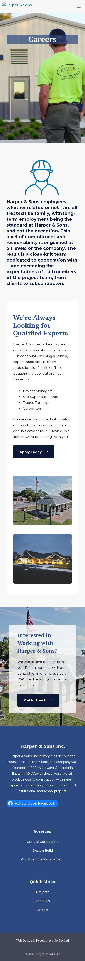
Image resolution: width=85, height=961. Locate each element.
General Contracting (42, 842)
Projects (42, 892)
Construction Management (42, 859)
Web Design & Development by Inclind (42, 940)
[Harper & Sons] (17, 6)
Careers (42, 910)
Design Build (42, 850)
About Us (42, 901)
